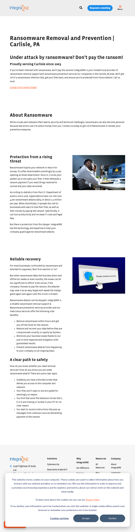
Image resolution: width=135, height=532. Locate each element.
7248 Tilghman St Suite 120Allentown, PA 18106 (24, 470)
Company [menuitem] (116, 459)
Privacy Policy (92, 499)
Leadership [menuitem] (116, 473)
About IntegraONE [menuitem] (116, 466)
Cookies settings (59, 518)
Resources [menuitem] (101, 459)
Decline (112, 518)
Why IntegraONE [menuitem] (82, 461)
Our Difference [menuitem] (82, 468)
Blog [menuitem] (97, 473)
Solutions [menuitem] (52, 459)
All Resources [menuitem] (100, 466)
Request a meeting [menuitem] (100, 8)
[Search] (80, 8)
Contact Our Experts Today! (23, 87)
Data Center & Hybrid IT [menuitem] (57, 470)
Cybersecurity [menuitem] (53, 464)
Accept (86, 518)
